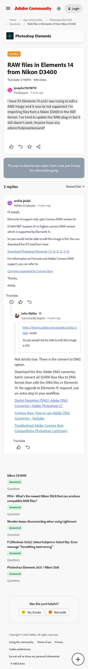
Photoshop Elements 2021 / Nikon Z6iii (33, 567)
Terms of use (44, 642)
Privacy (59, 642)
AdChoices (19, 663)
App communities (33, 19)
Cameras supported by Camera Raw (30, 271)
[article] (44, 252)
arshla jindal (22, 201)
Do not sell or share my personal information (34, 656)
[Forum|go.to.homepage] (33, 8)
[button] (8, 10)
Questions (15, 24)
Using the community (21, 642)
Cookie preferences (19, 649)
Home (12, 19)
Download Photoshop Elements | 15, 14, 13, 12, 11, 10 (38, 251)
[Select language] (59, 8)
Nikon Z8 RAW (16, 475)
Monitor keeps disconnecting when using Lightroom (41, 521)
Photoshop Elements (61, 19)
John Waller (29, 313)
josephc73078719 (25, 88)
